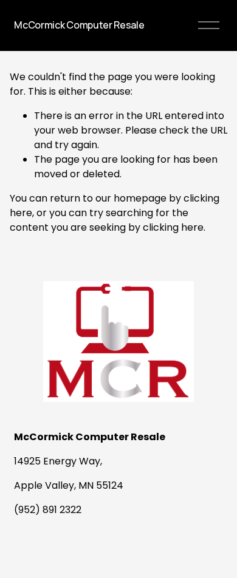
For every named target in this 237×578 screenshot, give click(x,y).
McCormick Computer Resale (79, 25)
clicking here (173, 227)
